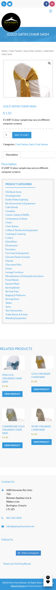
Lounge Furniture (14, 272)
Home (4, 51)
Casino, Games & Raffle (17, 214)
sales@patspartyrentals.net (20, 526)
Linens (8, 268)
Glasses (9, 260)
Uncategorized (12, 195)
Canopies (10, 211)
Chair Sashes (15, 51)
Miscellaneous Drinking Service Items (24, 276)
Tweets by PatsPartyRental (17, 563)
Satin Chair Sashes (33, 51)
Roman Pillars (12, 283)
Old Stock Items (13, 192)
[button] (49, 63)
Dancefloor (11, 241)
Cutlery (9, 237)
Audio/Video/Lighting (16, 199)
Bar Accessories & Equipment (20, 203)
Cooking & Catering (15, 234)
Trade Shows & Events (16, 314)
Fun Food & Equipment (17, 253)
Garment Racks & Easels (17, 257)
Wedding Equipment (16, 318)
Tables (8, 303)
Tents (8, 306)
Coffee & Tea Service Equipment (21, 230)
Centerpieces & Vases (16, 218)
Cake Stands (11, 207)
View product (12, 394)
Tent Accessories (13, 310)
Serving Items (12, 299)
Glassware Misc (13, 264)
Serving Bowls (12, 287)
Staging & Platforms (15, 295)
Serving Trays (12, 291)
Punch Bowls (12, 279)
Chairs (8, 222)
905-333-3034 (14, 518)
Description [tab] (12, 154)
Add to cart (22, 135)
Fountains (10, 249)
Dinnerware (11, 245)
